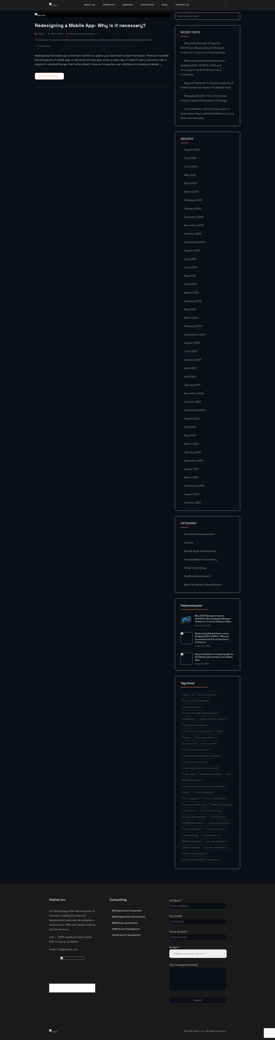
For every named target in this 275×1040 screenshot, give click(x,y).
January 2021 (192, 385)
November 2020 (194, 393)
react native (189, 810)
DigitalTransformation (195, 725)
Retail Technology (195, 568)
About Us (89, 5)
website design (191, 847)
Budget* (174, 947)
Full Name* (175, 900)
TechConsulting (215, 829)
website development (194, 853)
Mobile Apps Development (82, 33)
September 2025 (194, 242)
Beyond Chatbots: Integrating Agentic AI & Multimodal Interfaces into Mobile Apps (214, 657)
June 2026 (190, 166)
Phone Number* (178, 931)
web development (216, 841)
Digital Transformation (212, 719)
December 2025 (193, 217)
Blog (165, 5)
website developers (215, 847)
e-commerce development (197, 731)
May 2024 (190, 309)
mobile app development (49, 40)
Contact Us (182, 5)
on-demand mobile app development (203, 786)
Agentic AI (188, 694)
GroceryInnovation (204, 737)
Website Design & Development (203, 584)
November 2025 (194, 225)
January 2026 (192, 208)
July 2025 (190, 259)
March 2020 (191, 443)
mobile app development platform (80, 40)
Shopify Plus (218, 817)
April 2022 (190, 368)
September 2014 (194, 485)
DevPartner (188, 719)
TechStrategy (190, 835)
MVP (229, 774)
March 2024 (191, 317)
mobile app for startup (109, 40)
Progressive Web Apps (194, 804)
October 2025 (192, 233)
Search (236, 16)
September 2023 (194, 334)
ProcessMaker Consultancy (200, 559)
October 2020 (192, 401)
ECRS (220, 731)
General (188, 542)
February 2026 (193, 200)
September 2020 (194, 410)
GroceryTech (209, 743)
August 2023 (192, 343)
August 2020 (192, 418)
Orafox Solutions (204, 792)
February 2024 (193, 326)
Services (128, 5)
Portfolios (147, 5)
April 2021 (190, 376)
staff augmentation (219, 823)
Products (109, 5)
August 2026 (192, 149)
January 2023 (192, 359)
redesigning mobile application (136, 40)
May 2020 (190, 435)
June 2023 (190, 351)
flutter (186, 737)
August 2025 (192, 250)
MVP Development (192, 780)
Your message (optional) (183, 964)
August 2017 (191, 469)
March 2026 (191, 191)
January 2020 (192, 452)
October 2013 (192, 502)
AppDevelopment (192, 707)
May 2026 (190, 175)
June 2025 (190, 267)
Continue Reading (47, 76)
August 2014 (191, 494)
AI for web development (195, 700)
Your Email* (175, 916)
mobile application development (200, 768)
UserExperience (212, 835)
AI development (207, 694)
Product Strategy (215, 798)
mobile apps (189, 774)
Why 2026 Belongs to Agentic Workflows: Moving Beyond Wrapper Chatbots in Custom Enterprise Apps (203, 48)
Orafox (41, 33)
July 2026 (190, 158)
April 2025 (190, 284)
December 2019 (193, 460)
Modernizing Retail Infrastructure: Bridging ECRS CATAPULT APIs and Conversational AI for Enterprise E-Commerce (212, 638)
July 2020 (190, 427)
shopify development (194, 817)
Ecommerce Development (199, 534)
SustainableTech (192, 829)
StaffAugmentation (193, 823)
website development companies (201, 859)
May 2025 (190, 275)
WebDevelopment (192, 841)
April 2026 (190, 183)
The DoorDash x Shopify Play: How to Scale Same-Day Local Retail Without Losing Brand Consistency (207, 113)
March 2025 (191, 292)
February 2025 (193, 301)
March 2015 (191, 477)
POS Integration (191, 798)
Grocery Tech (190, 743)
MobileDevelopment (211, 774)
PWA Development (222, 804)
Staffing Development (197, 576)
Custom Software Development (200, 713)
